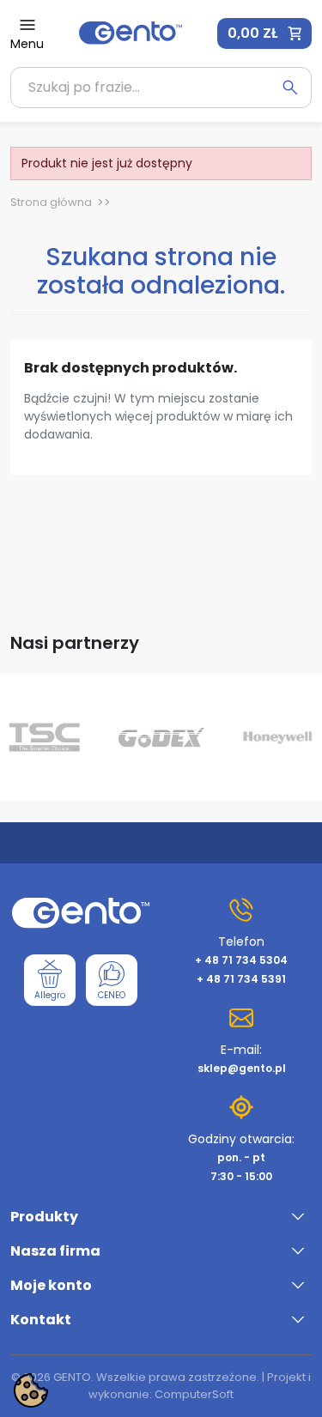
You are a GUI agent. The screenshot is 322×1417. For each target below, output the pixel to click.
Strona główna (51, 202)
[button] (264, 33)
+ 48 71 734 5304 (241, 960)
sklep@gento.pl (241, 1068)
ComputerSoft (194, 1394)
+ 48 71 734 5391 (241, 979)
